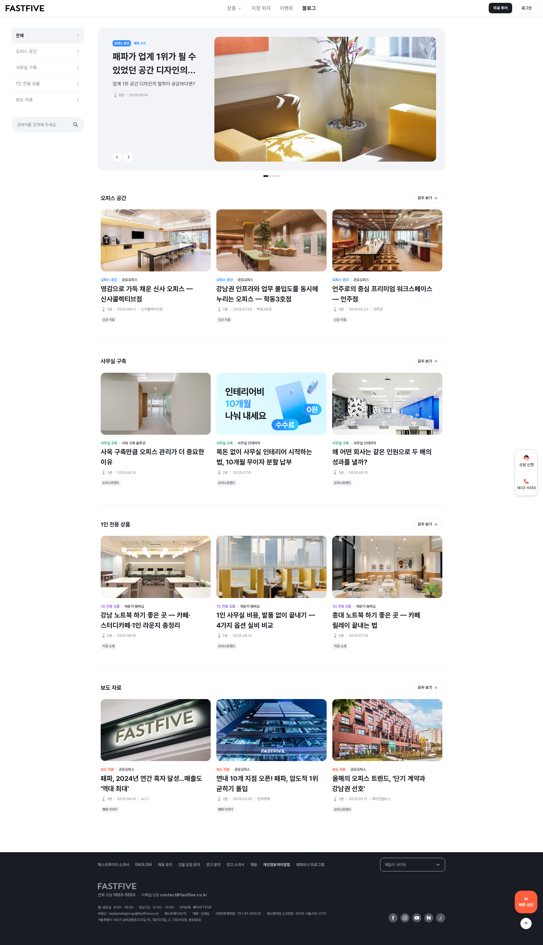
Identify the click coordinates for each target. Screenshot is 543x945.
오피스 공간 (26, 51)
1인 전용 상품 (28, 83)
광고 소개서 (235, 864)
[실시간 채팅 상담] (526, 902)
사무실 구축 (26, 67)
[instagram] (405, 917)
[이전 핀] (117, 157)
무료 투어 (500, 8)
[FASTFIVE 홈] (25, 8)
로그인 (527, 8)
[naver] (428, 917)
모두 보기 (425, 198)
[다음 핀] (128, 157)
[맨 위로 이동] (526, 923)
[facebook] (393, 917)
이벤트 (286, 8)
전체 (20, 35)
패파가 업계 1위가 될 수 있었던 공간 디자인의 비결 (154, 64)
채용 (253, 864)
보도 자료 (24, 99)
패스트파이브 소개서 (113, 864)
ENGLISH (143, 864)
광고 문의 (213, 864)
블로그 (309, 8)
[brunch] (440, 917)
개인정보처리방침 (276, 864)
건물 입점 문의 (189, 864)
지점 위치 (261, 8)
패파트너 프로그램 (310, 864)
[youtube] (416, 917)
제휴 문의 (165, 864)
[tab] (265, 176)
